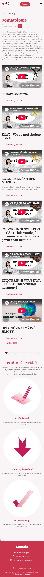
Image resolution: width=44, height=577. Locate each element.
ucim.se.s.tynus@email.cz (24, 560)
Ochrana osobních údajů (22, 574)
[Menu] (41, 4)
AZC (13, 572)
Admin (19, 572)
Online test (11, 343)
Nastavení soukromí (30, 572)
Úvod (3, 14)
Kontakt (25, 4)
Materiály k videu (14, 100)
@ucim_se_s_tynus (23, 557)
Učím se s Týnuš (23, 553)
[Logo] (6, 4)
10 (38, 354)
